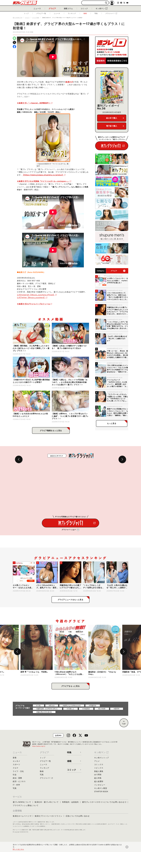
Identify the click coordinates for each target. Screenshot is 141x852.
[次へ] (123, 651)
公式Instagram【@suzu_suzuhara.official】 (36, 295)
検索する (106, 3)
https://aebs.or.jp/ (38, 746)
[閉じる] (127, 847)
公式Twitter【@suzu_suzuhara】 (31, 297)
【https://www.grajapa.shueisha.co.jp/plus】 (43, 175)
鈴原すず (69, 82)
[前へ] (17, 651)
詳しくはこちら (18, 849)
